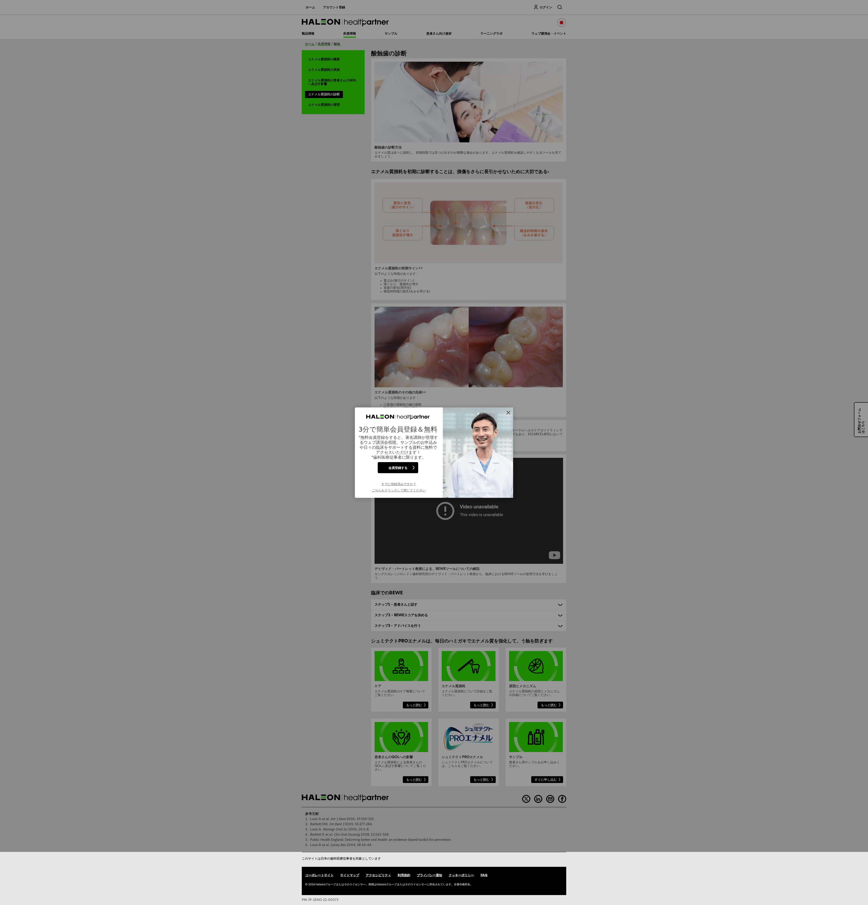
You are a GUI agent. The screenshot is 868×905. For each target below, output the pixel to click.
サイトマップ (349, 875)
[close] (508, 413)
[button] (398, 487)
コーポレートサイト (319, 875)
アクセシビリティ (378, 875)
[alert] (434, 452)
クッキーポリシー (461, 875)
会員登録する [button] (398, 467)
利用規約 (404, 875)
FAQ (484, 875)
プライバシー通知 (429, 875)
